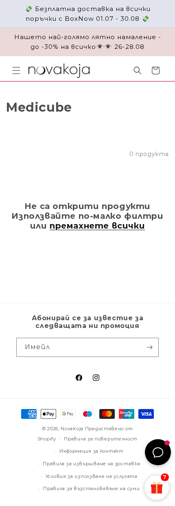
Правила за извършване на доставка (91, 463)
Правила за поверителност (101, 439)
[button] (16, 70)
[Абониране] (149, 347)
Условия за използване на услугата (92, 476)
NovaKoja (72, 428)
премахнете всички (97, 226)
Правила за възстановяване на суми (91, 488)
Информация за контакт (91, 451)
